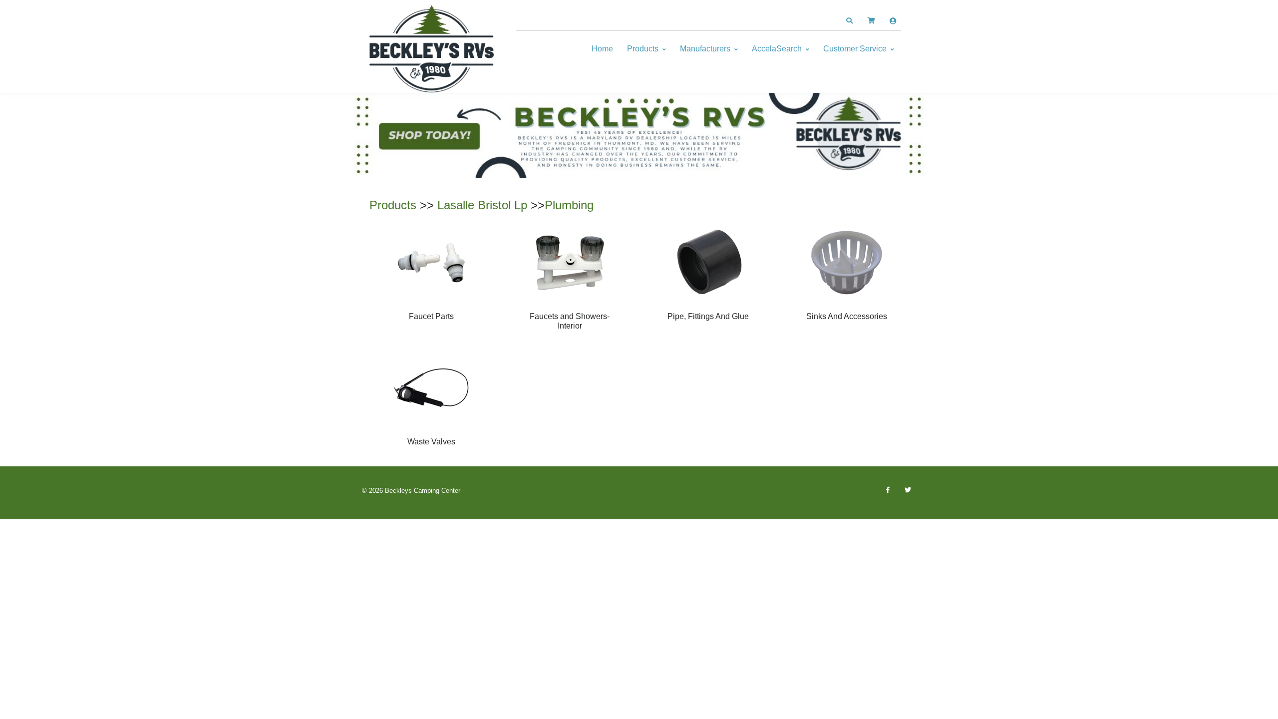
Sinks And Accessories (846, 316)
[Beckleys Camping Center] (431, 49)
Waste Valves (431, 441)
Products (642, 48)
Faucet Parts (431, 316)
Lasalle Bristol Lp (482, 205)
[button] (849, 21)
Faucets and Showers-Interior (570, 321)
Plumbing (569, 205)
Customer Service (855, 48)
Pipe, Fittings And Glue (708, 316)
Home (602, 48)
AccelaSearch (777, 48)
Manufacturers (705, 48)
